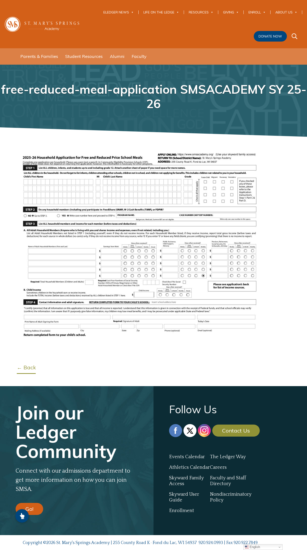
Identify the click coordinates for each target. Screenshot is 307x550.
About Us (284, 12)
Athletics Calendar (189, 467)
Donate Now (270, 36)
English (254, 547)
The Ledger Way (228, 456)
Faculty (139, 56)
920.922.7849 (246, 542)
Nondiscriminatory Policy (230, 497)
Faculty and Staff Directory (228, 480)
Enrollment (181, 510)
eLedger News (116, 12)
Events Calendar (187, 456)
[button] (22, 516)
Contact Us (236, 430)
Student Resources (84, 56)
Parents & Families (39, 56)
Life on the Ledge (158, 12)
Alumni (117, 56)
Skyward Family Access (186, 480)
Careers (218, 467)
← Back (26, 367)
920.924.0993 (211, 542)
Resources (199, 12)
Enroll (254, 12)
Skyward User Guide (184, 497)
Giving (228, 12)
